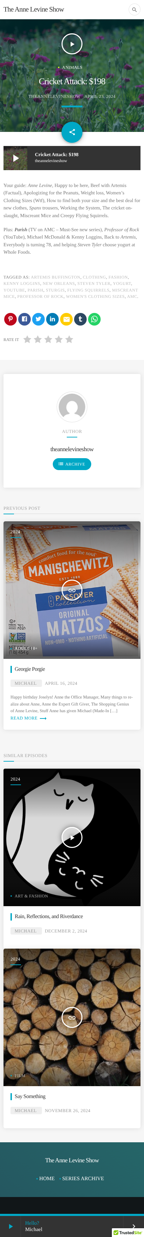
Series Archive (83, 1179)
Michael (25, 683)
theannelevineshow (54, 96)
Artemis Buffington (55, 277)
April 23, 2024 (100, 96)
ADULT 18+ (26, 648)
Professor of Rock (40, 296)
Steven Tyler (93, 283)
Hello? (32, 1223)
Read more (28, 718)
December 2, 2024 (66, 931)
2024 (15, 531)
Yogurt (122, 283)
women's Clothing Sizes (95, 296)
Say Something (30, 1096)
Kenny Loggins (21, 283)
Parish (35, 290)
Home (47, 1179)
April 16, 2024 (61, 683)
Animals (72, 67)
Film (20, 1075)
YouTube (14, 290)
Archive (71, 464)
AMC (132, 296)
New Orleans (59, 283)
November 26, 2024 (68, 1110)
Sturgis (55, 290)
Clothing (94, 277)
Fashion (118, 277)
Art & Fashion (31, 896)
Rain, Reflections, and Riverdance (49, 917)
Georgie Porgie (30, 669)
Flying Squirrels (88, 290)
